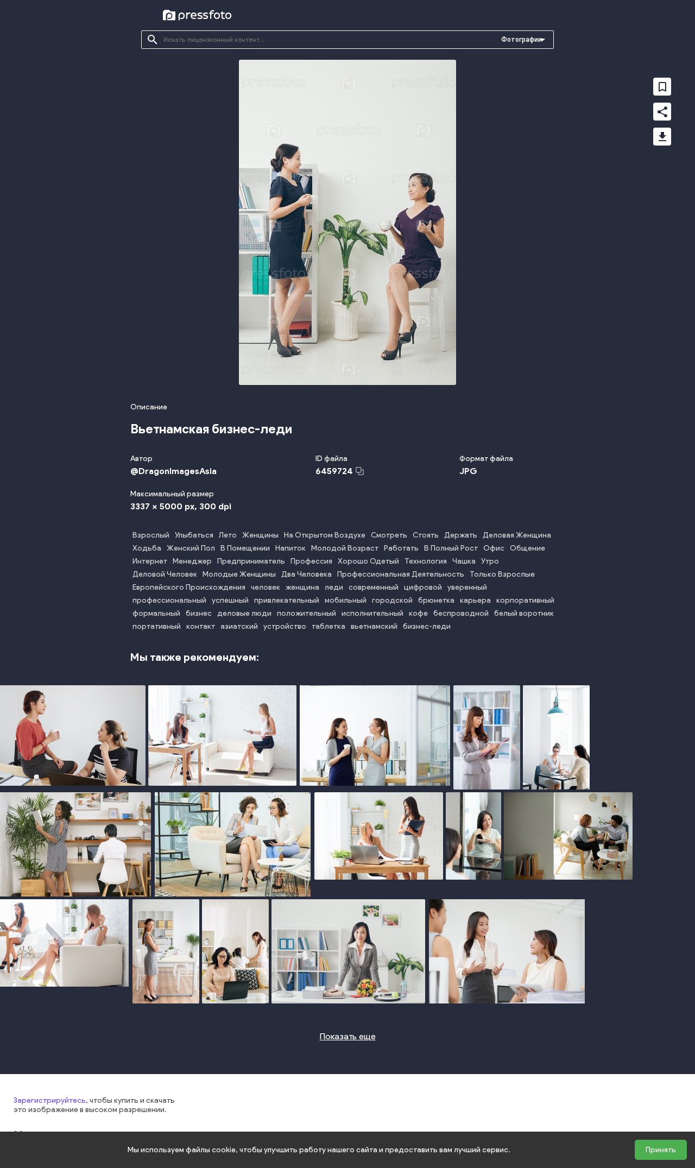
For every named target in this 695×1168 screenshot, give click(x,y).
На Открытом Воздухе (324, 535)
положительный (306, 613)
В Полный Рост (451, 548)
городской (392, 600)
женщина (302, 587)
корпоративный (525, 600)
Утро (490, 561)
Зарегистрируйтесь (50, 1100)
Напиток (290, 548)
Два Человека (306, 574)
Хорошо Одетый (368, 561)
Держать (460, 535)
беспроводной (461, 613)
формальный (156, 613)
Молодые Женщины (239, 574)
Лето (228, 535)
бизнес (199, 613)
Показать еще (348, 1036)
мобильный (346, 600)
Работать (401, 548)
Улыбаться (194, 535)
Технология (426, 561)
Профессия (311, 561)
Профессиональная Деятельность (400, 574)
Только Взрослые (502, 574)
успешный (230, 600)
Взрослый (150, 535)
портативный (156, 626)
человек (265, 587)
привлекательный (286, 600)
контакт (200, 626)
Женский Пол (191, 548)
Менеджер (192, 561)
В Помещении (245, 548)
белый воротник (524, 613)
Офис (493, 548)
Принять (661, 1149)
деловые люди (244, 613)
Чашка (464, 561)
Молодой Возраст (344, 548)
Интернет (149, 561)
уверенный (467, 587)
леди (334, 587)
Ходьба (146, 548)
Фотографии (521, 39)
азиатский (239, 626)
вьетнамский (374, 626)
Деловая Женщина (517, 535)
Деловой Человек (164, 574)
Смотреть (389, 535)
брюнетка (436, 600)
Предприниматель (251, 561)
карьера (475, 600)
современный (374, 587)
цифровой (423, 587)
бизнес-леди (427, 626)
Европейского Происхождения (188, 587)
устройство (284, 626)
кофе (418, 613)
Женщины (260, 535)
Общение (527, 548)
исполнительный (372, 613)
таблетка (328, 626)
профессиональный (169, 600)
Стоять (426, 535)
